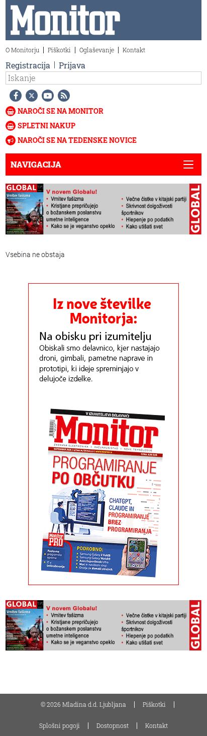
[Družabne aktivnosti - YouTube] (46, 96)
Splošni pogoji (59, 725)
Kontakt (134, 50)
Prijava (72, 65)
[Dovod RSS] (62, 96)
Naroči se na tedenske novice (77, 140)
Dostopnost (112, 725)
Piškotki (59, 50)
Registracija (28, 65)
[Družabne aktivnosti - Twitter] (30, 96)
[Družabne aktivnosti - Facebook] (14, 96)
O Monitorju (22, 50)
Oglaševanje (96, 50)
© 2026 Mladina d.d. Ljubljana (83, 704)
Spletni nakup (46, 125)
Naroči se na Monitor (61, 111)
